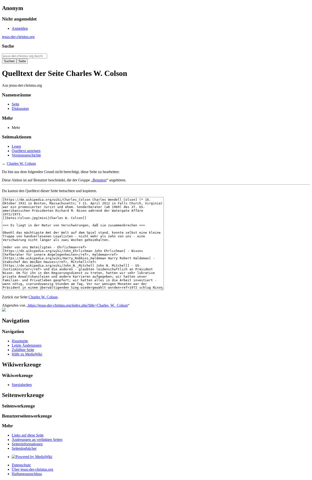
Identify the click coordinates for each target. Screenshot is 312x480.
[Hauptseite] (4, 310)
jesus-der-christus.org (18, 37)
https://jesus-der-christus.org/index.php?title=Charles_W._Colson (78, 305)
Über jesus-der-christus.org (32, 469)
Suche (8, 46)
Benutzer (100, 180)
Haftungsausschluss (27, 474)
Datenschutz (21, 465)
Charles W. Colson (21, 163)
